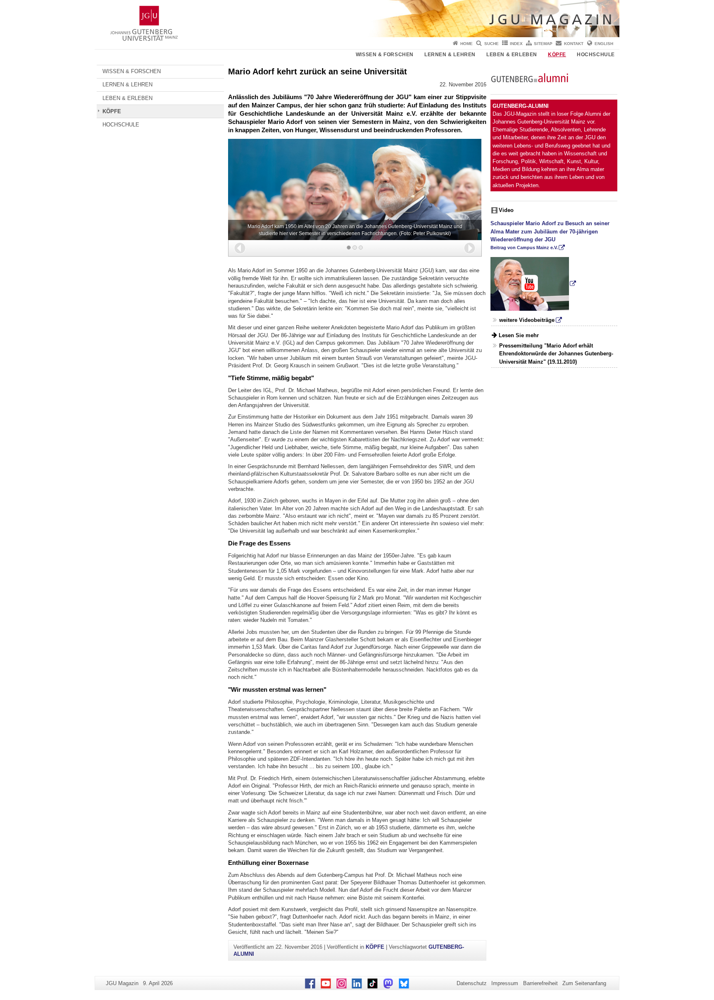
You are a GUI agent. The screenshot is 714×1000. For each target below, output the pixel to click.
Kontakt (573, 43)
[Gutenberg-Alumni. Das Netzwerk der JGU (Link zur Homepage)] (529, 77)
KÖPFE (557, 54)
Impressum (504, 983)
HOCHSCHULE (596, 54)
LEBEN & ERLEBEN (511, 54)
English (604, 43)
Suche (491, 43)
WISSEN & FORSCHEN (385, 54)
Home (466, 43)
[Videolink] (533, 283)
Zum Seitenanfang (584, 983)
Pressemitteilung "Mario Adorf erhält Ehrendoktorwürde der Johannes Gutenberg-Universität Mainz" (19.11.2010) (556, 353)
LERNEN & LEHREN (450, 54)
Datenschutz (472, 983)
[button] (239, 248)
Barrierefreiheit (540, 983)
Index (516, 43)
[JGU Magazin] (357, 18)
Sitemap (543, 43)
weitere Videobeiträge (527, 320)
